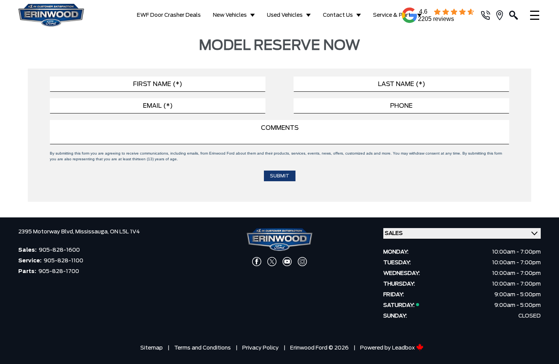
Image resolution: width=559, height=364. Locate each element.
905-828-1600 (59, 250)
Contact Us (338, 15)
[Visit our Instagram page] (302, 261)
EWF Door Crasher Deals (169, 15)
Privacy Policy (260, 348)
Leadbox (404, 348)
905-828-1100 (63, 260)
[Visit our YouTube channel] (287, 261)
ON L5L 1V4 (125, 232)
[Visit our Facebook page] (256, 261)
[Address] (502, 15)
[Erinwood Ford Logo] (57, 15)
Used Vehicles (285, 15)
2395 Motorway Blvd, (46, 232)
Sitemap (151, 348)
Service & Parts (393, 15)
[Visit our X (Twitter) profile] (271, 261)
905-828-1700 (58, 271)
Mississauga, (92, 232)
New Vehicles (230, 15)
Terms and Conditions (202, 348)
